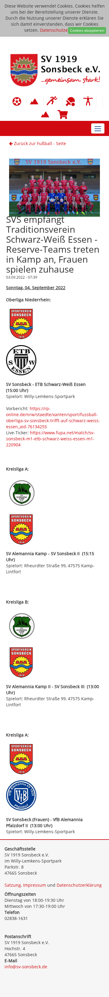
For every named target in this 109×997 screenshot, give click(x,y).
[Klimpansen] (35, 102)
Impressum (34, 885)
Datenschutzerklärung (62, 30)
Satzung (13, 885)
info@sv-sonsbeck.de (26, 966)
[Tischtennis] (71, 102)
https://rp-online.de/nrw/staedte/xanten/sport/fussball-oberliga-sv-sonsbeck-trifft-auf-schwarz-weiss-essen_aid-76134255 (53, 417)
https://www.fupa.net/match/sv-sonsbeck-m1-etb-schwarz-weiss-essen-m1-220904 (50, 439)
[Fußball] (18, 102)
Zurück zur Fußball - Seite (39, 143)
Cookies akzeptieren (87, 30)
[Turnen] (88, 102)
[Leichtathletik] (53, 102)
